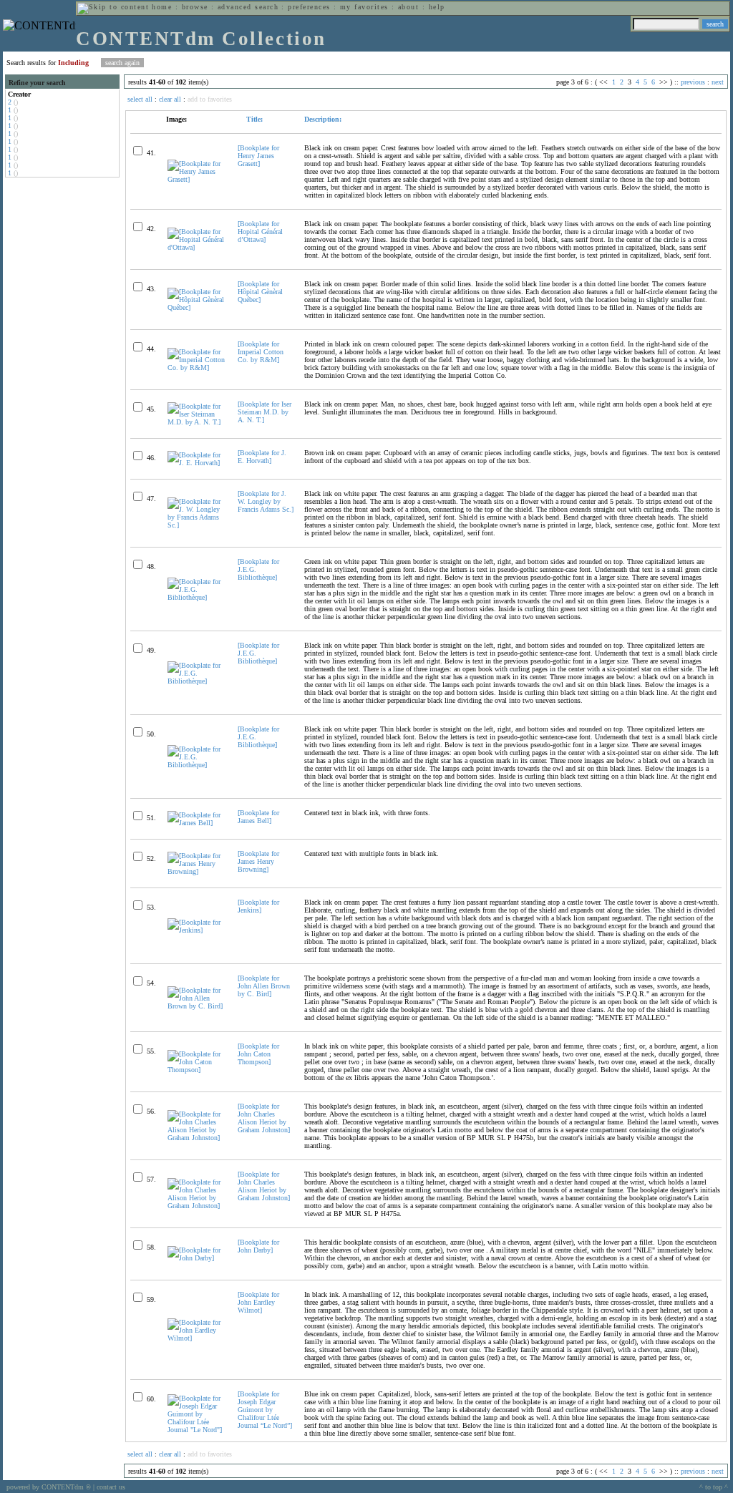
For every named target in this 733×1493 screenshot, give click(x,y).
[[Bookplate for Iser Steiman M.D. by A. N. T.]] (196, 422)
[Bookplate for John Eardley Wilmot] (258, 1302)
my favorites (364, 7)
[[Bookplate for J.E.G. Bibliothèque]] (196, 597)
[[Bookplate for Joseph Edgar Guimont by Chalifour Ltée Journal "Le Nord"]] (196, 1430)
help (437, 7)
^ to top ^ (713, 1487)
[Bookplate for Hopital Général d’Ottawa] (260, 231)
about (408, 7)
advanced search (248, 7)
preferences (309, 7)
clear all (170, 99)
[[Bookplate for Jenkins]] (196, 930)
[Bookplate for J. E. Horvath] (262, 457)
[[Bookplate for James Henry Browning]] (196, 871)
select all (139, 99)
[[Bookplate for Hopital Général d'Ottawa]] (196, 247)
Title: (253, 119)
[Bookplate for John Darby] (258, 1246)
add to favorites (210, 99)
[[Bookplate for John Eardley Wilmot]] (196, 1338)
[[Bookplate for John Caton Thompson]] (196, 1070)
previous (693, 82)
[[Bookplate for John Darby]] (196, 1258)
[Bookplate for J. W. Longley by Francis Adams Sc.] (265, 501)
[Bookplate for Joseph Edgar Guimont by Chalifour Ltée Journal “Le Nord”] (265, 1409)
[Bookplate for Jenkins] (258, 906)
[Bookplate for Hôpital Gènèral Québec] (260, 291)
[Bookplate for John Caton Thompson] (258, 1054)
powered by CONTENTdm (48, 1487)
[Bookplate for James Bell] (258, 817)
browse (195, 7)
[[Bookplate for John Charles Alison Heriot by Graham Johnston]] (196, 1138)
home (162, 7)
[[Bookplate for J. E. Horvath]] (196, 463)
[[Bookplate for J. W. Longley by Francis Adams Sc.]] (196, 525)
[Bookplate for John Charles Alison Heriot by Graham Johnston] (264, 1118)
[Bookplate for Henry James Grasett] (258, 155)
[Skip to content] (113, 7)
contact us (111, 1487)
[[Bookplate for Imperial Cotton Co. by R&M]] (196, 367)
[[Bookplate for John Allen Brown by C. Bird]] (196, 1006)
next (718, 82)
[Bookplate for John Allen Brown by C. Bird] (264, 986)
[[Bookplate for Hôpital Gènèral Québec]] (196, 307)
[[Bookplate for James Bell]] (196, 823)
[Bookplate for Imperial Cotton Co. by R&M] (260, 352)
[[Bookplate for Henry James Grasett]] (196, 179)
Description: (322, 119)
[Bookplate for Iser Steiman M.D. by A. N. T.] (264, 412)
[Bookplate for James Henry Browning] (258, 861)
